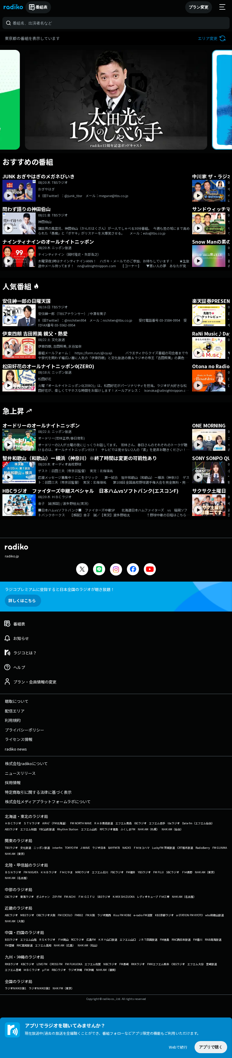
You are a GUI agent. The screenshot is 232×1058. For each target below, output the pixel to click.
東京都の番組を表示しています (32, 38)
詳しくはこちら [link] (22, 600)
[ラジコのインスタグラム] (116, 569)
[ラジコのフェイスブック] (133, 570)
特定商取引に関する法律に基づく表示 (38, 792)
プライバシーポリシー (24, 730)
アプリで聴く (211, 1047)
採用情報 (13, 782)
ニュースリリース (20, 773)
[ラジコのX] (82, 570)
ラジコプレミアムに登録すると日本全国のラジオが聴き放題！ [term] (59, 589)
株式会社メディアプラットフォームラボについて (48, 801)
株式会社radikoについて (26, 763)
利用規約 (13, 720)
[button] (212, 38)
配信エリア (14, 711)
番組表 (41, 7)
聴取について (16, 701)
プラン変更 (198, 7)
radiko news (16, 749)
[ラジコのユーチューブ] (150, 570)
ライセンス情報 (18, 739)
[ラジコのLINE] (99, 570)
